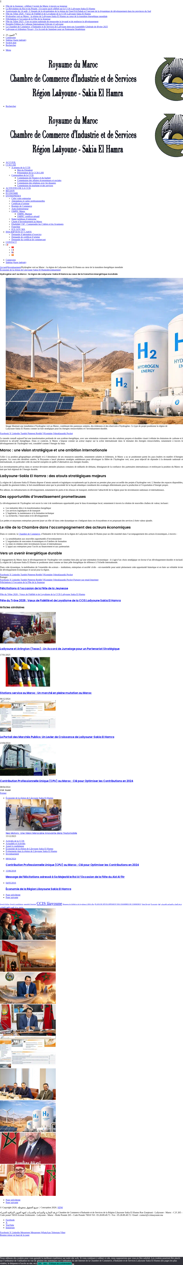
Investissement (14, 267)
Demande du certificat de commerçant (28, 239)
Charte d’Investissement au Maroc (26, 221)
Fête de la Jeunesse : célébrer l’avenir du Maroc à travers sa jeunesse (36, 6)
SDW (60, 1207)
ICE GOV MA (18, 229)
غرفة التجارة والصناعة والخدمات (171, 904)
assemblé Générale (30, 904)
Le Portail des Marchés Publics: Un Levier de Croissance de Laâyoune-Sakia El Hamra (57, 737)
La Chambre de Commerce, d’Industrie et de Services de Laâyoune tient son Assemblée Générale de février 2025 (57, 26)
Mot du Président (25, 170)
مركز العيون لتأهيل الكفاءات (9, 907)
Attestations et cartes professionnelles (28, 201)
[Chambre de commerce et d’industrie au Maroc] (28, 1099)
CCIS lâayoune (49, 903)
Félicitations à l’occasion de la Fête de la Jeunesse (28, 19)
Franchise (15, 226)
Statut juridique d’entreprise (23, 219)
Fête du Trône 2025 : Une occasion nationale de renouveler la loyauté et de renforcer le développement (52, 21)
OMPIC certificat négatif (28, 216)
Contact (11, 242)
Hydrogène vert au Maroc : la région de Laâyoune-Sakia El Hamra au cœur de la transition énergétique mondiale (56, 16)
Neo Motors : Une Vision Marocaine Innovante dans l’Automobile (41, 833)
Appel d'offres (4, 904)
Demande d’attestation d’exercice (26, 234)
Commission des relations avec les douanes (36, 183)
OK (39, 1263)
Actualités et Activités (15, 843)
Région (10, 190)
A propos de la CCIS (20, 167)
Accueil (11, 162)
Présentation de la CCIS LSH (30, 172)
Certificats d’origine (20, 203)
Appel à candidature (16, 904)
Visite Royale (146, 904)
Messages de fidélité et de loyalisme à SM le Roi (78, 904)
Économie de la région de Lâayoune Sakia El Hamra (23, 270)
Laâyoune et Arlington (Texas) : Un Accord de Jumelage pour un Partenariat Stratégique (45, 29)
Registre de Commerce (21, 206)
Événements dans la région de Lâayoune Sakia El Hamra (31, 851)
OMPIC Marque (24, 214)
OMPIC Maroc (18, 211)
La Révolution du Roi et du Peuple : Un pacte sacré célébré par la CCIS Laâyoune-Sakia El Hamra (50, 8)
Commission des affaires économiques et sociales (39, 180)
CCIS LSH (11, 165)
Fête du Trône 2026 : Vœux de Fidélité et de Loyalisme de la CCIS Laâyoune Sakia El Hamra (48, 14)
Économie (12, 193)
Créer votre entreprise (21, 198)
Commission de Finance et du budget (34, 178)
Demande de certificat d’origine (25, 237)
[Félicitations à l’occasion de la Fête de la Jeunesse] (28, 1163)
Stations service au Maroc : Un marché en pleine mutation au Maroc (46, 693)
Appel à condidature (15, 846)
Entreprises (13, 196)
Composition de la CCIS (22, 175)
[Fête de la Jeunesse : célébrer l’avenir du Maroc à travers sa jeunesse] (28, 939)
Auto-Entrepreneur (19, 208)
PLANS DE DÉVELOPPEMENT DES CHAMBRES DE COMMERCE (118, 904)
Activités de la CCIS (18, 188)
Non (45, 1263)
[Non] (73, 1264)
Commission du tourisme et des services (35, 185)
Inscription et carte (19, 232)
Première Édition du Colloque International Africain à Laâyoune (34, 24)
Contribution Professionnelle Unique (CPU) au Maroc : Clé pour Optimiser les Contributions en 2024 (66, 781)
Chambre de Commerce (29, 534)
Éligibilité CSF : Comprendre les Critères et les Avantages (37, 224)
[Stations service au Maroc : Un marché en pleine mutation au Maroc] (28, 687)
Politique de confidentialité (60, 1263)
